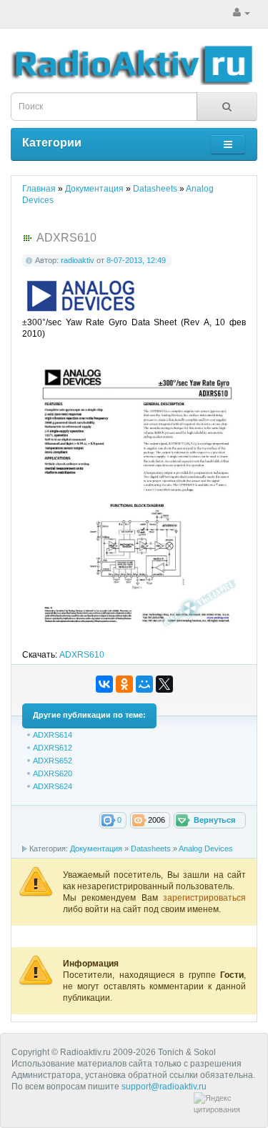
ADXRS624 (52, 786)
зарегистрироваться (204, 898)
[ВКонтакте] (104, 684)
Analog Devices (206, 848)
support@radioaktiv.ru (164, 1087)
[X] (164, 684)
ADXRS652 (52, 760)
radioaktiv (77, 260)
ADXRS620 (52, 773)
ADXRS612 (52, 747)
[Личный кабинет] (241, 13)
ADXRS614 (52, 735)
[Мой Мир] (144, 684)
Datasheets (151, 848)
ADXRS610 (81, 655)
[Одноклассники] (124, 684)
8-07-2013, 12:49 (136, 260)
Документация (96, 848)
